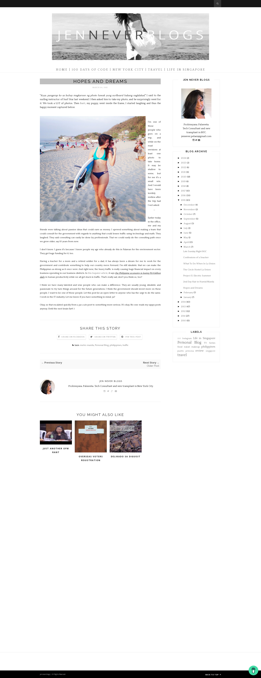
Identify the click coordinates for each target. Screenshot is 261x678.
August (187, 223)
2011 (183, 316)
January (187, 297)
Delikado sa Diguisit (125, 456)
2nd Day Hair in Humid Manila (198, 281)
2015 (183, 200)
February (188, 292)
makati (187, 347)
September (189, 219)
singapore (210, 351)
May (186, 237)
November (189, 209)
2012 (183, 311)
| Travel (154, 69)
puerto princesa (185, 351)
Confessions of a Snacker (196, 257)
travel (182, 355)
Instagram (187, 338)
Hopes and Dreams (193, 288)
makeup (195, 347)
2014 (183, 302)
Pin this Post (133, 337)
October (188, 214)
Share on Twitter (105, 337)
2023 (183, 162)
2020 (183, 176)
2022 (183, 167)
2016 (183, 195)
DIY (179, 339)
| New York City (127, 69)
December (189, 205)
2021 (183, 172)
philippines (115, 345)
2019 (183, 181)
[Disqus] (100, 512)
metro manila (87, 345)
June (186, 233)
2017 (183, 191)
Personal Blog (102, 345)
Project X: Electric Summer (197, 275)
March (187, 247)
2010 (183, 320)
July (185, 228)
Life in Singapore (204, 338)
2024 (183, 158)
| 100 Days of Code (88, 69)
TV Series (209, 343)
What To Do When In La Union (199, 263)
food (179, 347)
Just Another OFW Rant (56, 450)
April (186, 242)
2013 (183, 306)
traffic (125, 345)
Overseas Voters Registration (91, 458)
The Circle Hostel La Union (197, 269)
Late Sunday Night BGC (195, 251)
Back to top (212, 674)
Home (62, 69)
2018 (183, 186)
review (199, 350)
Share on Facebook (72, 337)
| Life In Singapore (184, 69)
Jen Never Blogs (110, 381)
